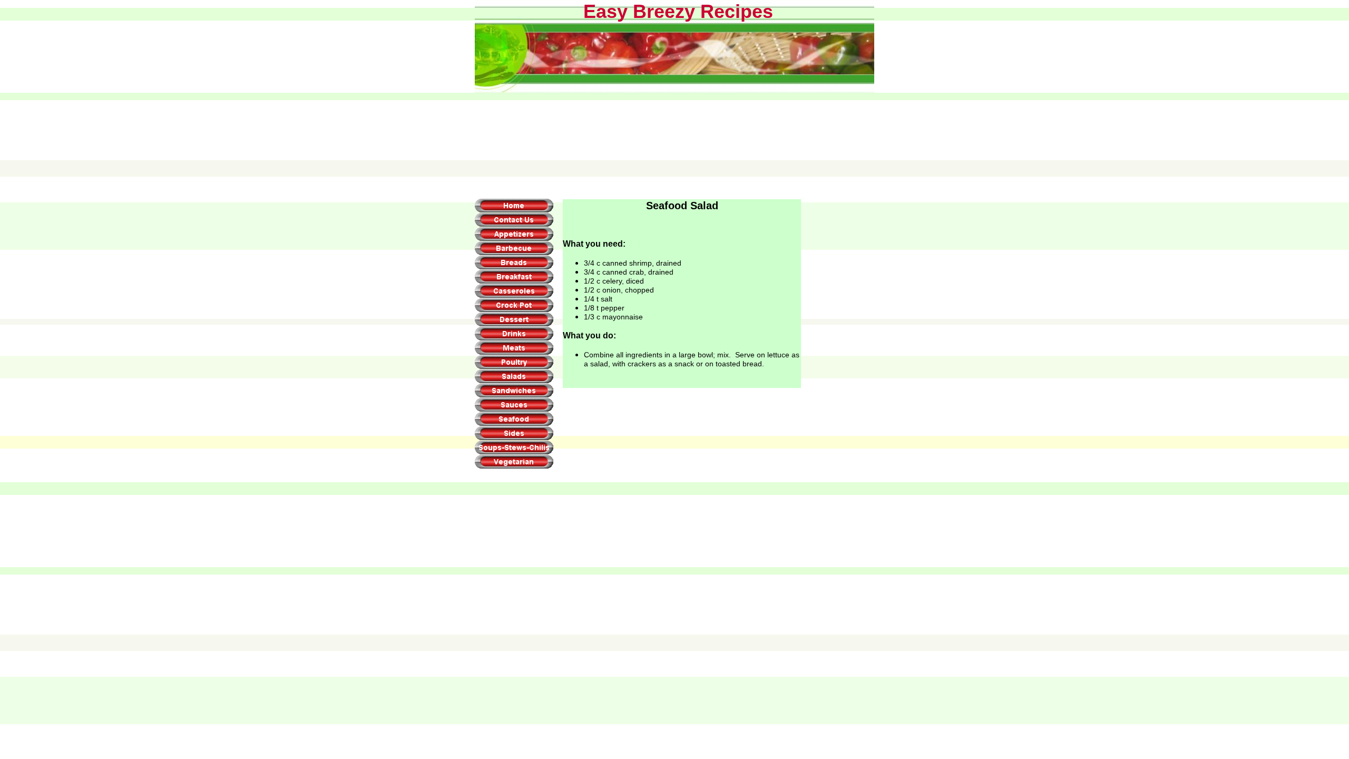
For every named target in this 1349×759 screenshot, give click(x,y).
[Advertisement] (674, 119)
